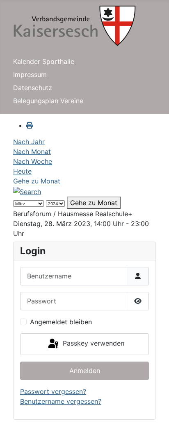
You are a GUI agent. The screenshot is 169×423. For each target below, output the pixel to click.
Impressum (30, 74)
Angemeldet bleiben (61, 322)
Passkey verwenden (92, 343)
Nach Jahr (29, 142)
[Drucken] (29, 125)
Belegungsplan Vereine (48, 101)
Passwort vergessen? (53, 391)
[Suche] (27, 191)
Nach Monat (32, 151)
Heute (22, 171)
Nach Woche (32, 161)
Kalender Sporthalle (43, 61)
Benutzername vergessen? (60, 401)
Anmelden (84, 370)
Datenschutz (32, 88)
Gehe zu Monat (36, 181)
